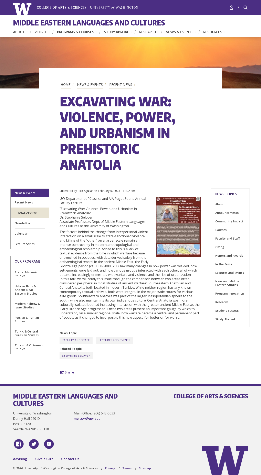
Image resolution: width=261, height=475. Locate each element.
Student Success (227, 311)
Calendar (21, 233)
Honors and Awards (229, 255)
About (19, 32)
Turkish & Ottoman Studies (29, 347)
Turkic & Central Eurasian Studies (27, 333)
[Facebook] (18, 444)
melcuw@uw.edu (87, 418)
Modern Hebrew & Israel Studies (27, 305)
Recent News (120, 84)
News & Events (180, 32)
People (41, 32)
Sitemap (145, 468)
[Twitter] (34, 444)
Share (69, 372)
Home (66, 84)
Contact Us (70, 459)
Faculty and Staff (227, 238)
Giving (219, 247)
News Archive (27, 212)
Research (147, 32)
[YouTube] (49, 444)
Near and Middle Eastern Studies (227, 283)
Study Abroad (116, 32)
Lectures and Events (229, 273)
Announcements (227, 213)
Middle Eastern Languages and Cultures (89, 22)
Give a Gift (44, 459)
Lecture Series (24, 244)
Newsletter (22, 223)
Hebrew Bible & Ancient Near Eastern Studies (26, 289)
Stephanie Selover (76, 355)
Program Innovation (229, 293)
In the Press (223, 264)
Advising (20, 459)
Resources (212, 32)
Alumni (220, 204)
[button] (178, 255)
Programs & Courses (75, 32)
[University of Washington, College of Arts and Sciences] (75, 9)
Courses (221, 230)
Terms (127, 468)
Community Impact (229, 221)
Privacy (110, 468)
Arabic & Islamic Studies (26, 274)
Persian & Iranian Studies (27, 319)
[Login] (231, 7)
